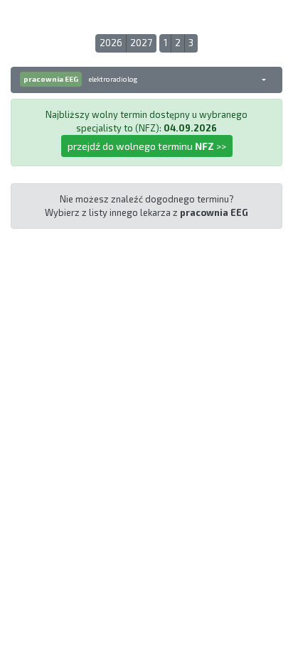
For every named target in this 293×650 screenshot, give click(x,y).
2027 (141, 42)
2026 (111, 42)
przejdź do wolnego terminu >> (147, 146)
